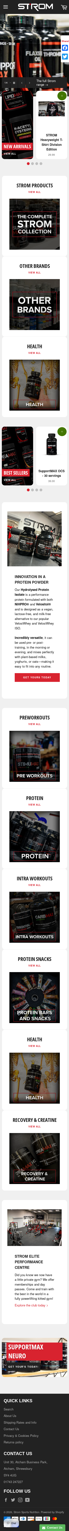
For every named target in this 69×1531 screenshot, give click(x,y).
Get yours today (37, 677)
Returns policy (14, 1442)
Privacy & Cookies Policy (21, 1435)
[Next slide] (29, 82)
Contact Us (11, 1428)
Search (8, 1409)
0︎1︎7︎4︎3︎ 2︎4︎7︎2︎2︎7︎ (13, 1481)
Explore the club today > (31, 1305)
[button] (28, 163)
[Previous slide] (21, 82)
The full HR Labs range (47, 82)
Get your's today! (23, 1366)
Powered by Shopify (52, 1512)
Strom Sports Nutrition (26, 1512)
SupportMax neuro (25, 1351)
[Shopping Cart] (64, 7)
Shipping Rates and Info (20, 1422)
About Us (10, 1415)
